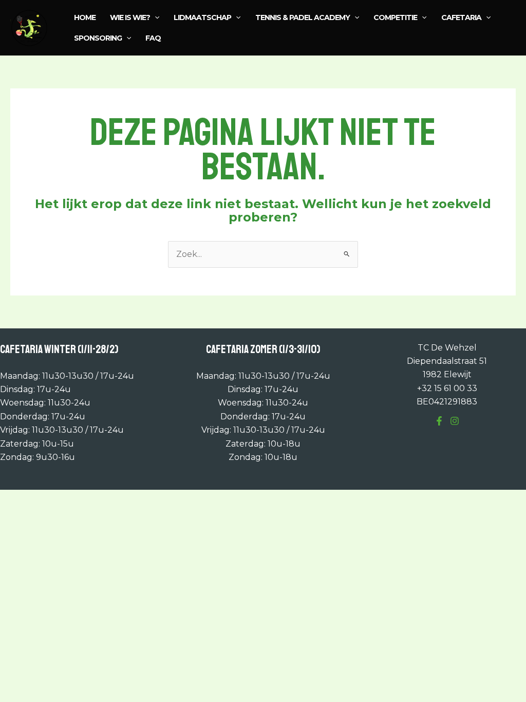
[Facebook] (439, 421)
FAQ (153, 38)
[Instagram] (454, 421)
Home (85, 17)
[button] (154, 17)
